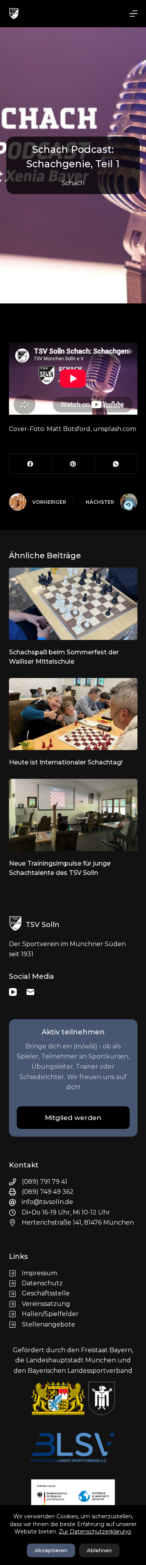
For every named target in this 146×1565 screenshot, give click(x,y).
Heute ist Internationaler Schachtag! (66, 762)
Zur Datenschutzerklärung (95, 1531)
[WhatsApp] (116, 464)
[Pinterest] (73, 464)
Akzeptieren (51, 1550)
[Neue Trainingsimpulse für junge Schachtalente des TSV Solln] (73, 815)
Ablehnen (99, 1550)
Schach (73, 183)
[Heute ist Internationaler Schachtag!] (73, 714)
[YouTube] (13, 992)
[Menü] (133, 14)
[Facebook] (30, 464)
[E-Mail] (30, 992)
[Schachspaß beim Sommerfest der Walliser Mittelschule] (73, 604)
